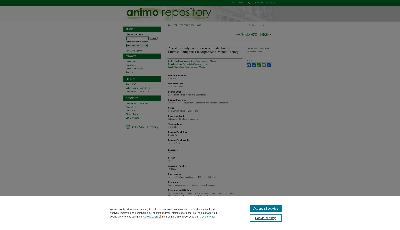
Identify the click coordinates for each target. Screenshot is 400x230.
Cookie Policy (207, 216)
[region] (200, 213)
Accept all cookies (265, 208)
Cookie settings (151, 216)
